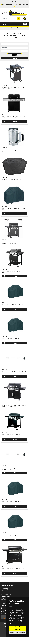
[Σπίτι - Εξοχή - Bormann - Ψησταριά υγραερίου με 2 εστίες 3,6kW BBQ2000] (14, 73)
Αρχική (3, 27)
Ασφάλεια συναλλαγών (5, 602)
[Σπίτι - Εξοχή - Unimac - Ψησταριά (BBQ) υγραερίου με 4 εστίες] (14, 554)
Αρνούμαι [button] (17, 629)
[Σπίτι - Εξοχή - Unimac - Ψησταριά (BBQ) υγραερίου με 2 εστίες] (14, 257)
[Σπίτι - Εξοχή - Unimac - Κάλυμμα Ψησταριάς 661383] (14, 324)
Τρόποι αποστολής (5, 589)
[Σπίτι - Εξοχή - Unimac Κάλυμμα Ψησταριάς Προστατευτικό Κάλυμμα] (14, 194)
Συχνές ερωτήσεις (4, 603)
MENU (4, 24)
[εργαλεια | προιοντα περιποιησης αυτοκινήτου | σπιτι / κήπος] (14, 12)
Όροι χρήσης (3, 599)
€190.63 (15, 573)
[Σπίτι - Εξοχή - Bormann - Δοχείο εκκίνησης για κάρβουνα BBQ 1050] (14, 136)
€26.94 (15, 506)
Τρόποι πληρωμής (4, 588)
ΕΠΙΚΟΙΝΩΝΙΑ (23, 4)
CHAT (9, 4)
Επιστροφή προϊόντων (5, 591)
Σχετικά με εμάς (4, 598)
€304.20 (15, 121)
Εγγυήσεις (3, 593)
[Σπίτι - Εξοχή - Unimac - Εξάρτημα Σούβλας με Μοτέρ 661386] (14, 358)
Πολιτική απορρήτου (5, 600)
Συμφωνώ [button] (17, 626)
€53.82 (15, 473)
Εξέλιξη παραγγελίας (5, 590)
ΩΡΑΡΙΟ (4, 4)
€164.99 (15, 439)
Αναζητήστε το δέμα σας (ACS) (7, 594)
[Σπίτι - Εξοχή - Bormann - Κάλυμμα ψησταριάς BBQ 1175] (14, 165)
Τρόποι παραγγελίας (5, 587)
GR (12, 1)
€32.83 (15, 343)
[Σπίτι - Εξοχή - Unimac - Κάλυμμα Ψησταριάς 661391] (14, 487)
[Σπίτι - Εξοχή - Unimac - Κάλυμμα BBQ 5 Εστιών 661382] (14, 291)
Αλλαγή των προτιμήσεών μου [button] (17, 632)
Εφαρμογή (14, 58)
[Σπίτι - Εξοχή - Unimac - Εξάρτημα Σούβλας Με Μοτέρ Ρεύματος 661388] (14, 454)
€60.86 (15, 376)
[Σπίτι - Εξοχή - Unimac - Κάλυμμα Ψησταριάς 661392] (14, 521)
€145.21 (15, 276)
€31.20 (15, 213)
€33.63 (15, 309)
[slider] (7, 53)
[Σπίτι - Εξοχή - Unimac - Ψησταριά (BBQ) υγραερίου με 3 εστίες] (14, 420)
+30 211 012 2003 (15, 4)
